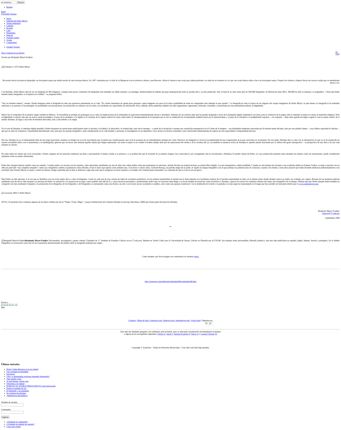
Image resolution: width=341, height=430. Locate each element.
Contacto (132, 320)
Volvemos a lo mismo (15, 384)
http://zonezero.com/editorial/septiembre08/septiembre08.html (170, 281)
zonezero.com (156, 320)
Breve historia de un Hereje (13, 53)
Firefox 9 (161, 334)
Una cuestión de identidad (17, 372)
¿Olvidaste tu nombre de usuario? (20, 424)
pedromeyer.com (182, 320)
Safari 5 (169, 334)
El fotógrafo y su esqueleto (17, 391)
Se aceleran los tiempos (16, 393)
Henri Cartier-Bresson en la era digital (22, 369)
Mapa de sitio (143, 320)
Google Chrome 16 (209, 334)
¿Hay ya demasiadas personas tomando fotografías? (28, 376)
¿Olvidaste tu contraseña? (17, 422)
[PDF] (338, 54)
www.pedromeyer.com (308, 184)
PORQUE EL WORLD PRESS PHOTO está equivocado (31, 386)
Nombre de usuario (9, 402)
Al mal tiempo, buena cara (17, 381)
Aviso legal (195, 320)
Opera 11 (195, 334)
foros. (196, 256)
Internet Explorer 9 (182, 334)
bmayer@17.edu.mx (331, 213)
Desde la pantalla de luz (16, 388)
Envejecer (10, 374)
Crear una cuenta (13, 426)
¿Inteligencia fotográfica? (17, 395)
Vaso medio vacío (13, 379)
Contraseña (6, 409)
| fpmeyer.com (168, 320)
